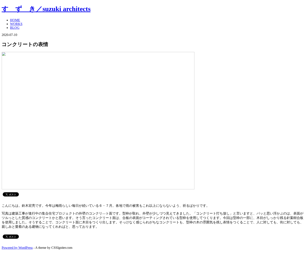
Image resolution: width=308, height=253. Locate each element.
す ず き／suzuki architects (46, 9)
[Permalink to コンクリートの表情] (98, 188)
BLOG (14, 27)
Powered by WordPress (17, 247)
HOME (15, 20)
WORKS (16, 24)
